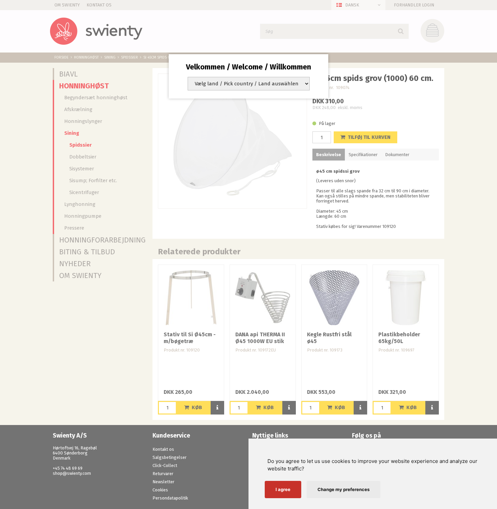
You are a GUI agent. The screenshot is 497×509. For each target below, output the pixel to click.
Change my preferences (343, 489)
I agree (283, 489)
